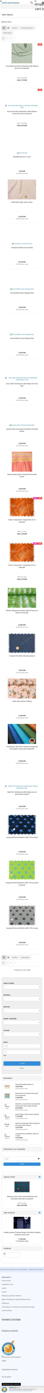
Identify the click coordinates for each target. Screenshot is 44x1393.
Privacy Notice (6, 1280)
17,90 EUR (22, 1239)
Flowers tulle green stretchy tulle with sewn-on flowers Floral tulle (22, 612)
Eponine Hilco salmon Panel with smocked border (22, 476)
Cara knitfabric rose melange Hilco (22, 338)
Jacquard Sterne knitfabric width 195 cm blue (22, 837)
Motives (6, 1007)
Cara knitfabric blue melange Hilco (22, 293)
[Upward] (6, 1389)
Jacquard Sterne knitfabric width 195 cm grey (22, 928)
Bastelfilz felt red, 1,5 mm (22, 157)
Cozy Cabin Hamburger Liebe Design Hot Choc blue (22, 385)
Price (5, 1042)
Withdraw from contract (11, 1384)
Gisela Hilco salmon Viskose (22, 701)
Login (22, 1164)
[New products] (40, 1213)
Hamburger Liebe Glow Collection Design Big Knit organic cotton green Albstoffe (22, 748)
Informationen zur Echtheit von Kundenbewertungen (18, 1307)
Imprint (4, 1288)
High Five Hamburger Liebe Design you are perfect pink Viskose (22, 793)
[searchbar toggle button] (31, 3)
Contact (4, 1292)
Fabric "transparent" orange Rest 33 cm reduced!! (22, 566)
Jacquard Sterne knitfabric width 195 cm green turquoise (22, 884)
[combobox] (15, 28)
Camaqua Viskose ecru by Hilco (22, 247)
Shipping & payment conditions (11, 1296)
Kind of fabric (8, 983)
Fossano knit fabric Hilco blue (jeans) (22, 656)
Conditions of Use (7, 1284)
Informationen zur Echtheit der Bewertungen (20, 1390)
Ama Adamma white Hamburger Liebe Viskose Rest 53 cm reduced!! (22, 67)
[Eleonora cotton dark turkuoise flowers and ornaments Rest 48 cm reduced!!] (22, 1187)
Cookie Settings (7, 1310)
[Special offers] (40, 1177)
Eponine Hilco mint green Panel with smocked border (22, 430)
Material (6, 995)
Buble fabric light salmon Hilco (21, 202)
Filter (22, 1063)
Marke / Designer (9, 1019)
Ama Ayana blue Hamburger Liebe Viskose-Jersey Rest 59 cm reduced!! (22, 113)
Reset (22, 1068)
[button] (4, 28)
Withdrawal (5, 1303)
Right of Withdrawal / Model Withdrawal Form (16, 1299)
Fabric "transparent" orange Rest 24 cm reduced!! (22, 521)
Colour (6, 1030)
